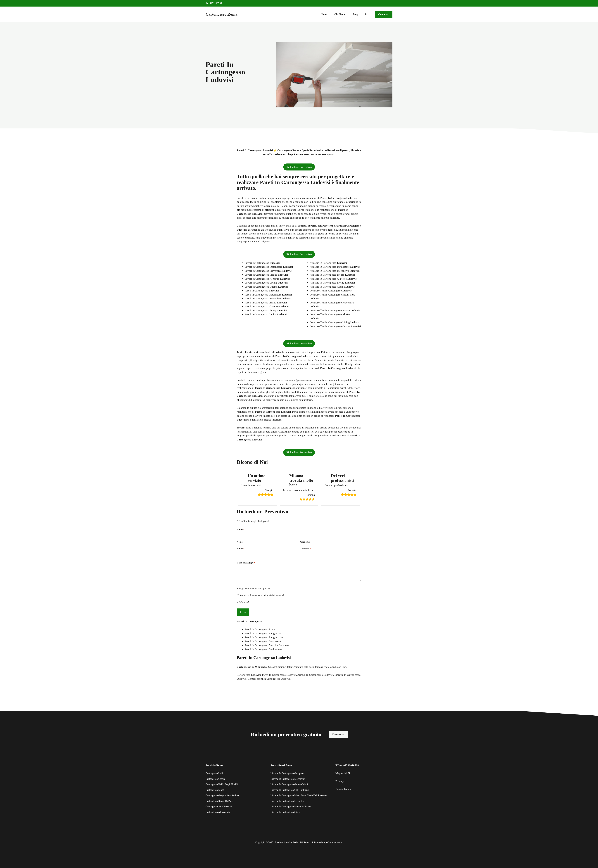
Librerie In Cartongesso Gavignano (288, 773)
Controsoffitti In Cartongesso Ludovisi (269, 678)
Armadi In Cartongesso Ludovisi (315, 674)
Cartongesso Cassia (215, 779)
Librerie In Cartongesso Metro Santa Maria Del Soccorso (299, 795)
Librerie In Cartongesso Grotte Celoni (289, 784)
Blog (355, 14)
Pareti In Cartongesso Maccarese (263, 641)
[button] (366, 14)
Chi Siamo (339, 14)
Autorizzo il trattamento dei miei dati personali (262, 595)
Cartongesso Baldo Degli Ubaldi (222, 784)
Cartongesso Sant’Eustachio (219, 806)
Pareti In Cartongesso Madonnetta (263, 649)
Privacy (339, 781)
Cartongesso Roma (221, 14)
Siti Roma (304, 842)
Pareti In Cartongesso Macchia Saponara (267, 645)
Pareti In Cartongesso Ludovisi (279, 674)
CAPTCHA (243, 601)
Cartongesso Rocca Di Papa (219, 801)
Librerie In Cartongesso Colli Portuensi (290, 790)
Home (324, 14)
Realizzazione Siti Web (286, 842)
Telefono (305, 548)
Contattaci (383, 14)
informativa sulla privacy (258, 588)
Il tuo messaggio (246, 562)
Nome (240, 542)
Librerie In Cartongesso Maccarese (288, 779)
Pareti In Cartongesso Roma (260, 629)
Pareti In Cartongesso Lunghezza (263, 633)
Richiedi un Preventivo (299, 167)
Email (240, 548)
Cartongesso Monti (215, 790)
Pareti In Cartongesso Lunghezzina (264, 637)
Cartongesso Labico (215, 773)
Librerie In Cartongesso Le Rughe (287, 801)
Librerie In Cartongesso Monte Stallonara (291, 806)
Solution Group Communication (327, 842)
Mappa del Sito (343, 773)
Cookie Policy (343, 789)
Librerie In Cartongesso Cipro (285, 812)
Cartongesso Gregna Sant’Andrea (222, 795)
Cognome (305, 542)
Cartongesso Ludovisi (249, 674)
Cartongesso (244, 666)
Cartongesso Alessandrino (218, 812)
